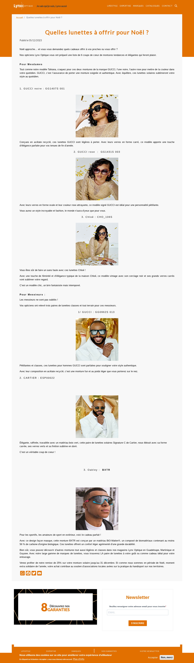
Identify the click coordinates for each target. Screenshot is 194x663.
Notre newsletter (149, 651)
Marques (138, 6)
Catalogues (153, 6)
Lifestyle (112, 6)
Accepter (153, 657)
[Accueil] (25, 5)
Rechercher (177, 6)
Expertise (125, 6)
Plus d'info (78, 659)
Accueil (19, 17)
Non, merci (167, 657)
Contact (167, 6)
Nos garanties (109, 651)
